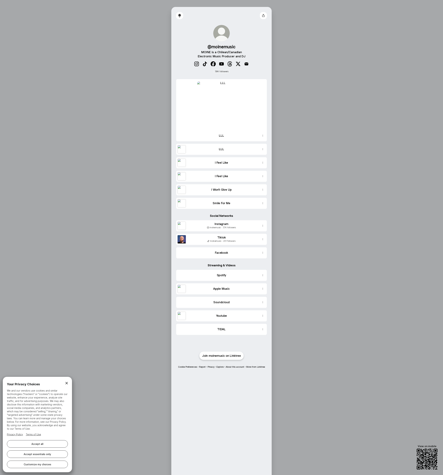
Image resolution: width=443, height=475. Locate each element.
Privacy (211, 366)
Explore (220, 366)
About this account (235, 366)
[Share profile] (263, 15)
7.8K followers (221, 71)
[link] (196, 64)
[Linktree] (179, 15)
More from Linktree (255, 366)
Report (202, 366)
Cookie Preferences (187, 366)
